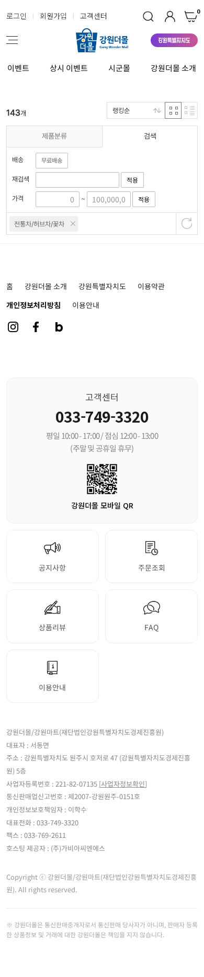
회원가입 (53, 15)
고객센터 (93, 15)
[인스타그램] (13, 327)
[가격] (58, 198)
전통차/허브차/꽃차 (39, 224)
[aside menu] (12, 40)
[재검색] (77, 179)
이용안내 (85, 305)
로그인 (16, 15)
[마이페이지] (169, 16)
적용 (132, 180)
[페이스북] (36, 327)
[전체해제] (186, 223)
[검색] (148, 16)
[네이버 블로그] (59, 327)
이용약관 (151, 286)
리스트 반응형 (189, 110)
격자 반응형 (173, 110)
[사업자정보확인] (123, 784)
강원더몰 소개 (173, 68)
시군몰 (119, 68)
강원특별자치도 (102, 286)
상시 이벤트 (69, 68)
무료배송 (51, 160)
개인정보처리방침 (33, 305)
